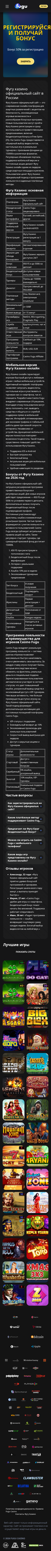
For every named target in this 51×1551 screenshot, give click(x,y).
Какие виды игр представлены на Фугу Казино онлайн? (22, 857)
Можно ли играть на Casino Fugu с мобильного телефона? (25, 843)
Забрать (26, 61)
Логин (44, 6)
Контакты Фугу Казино (25, 1514)
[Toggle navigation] (6, 6)
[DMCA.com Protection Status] (36, 1545)
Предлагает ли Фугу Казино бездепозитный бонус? (25, 830)
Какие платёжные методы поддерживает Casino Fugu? (25, 819)
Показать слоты (25, 951)
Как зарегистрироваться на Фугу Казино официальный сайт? (25, 806)
